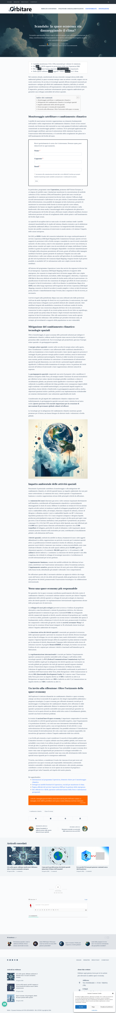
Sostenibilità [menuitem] (91, 9)
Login (85, 899)
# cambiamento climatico (35, 811)
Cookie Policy (94, 1010)
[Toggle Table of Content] (77, 97)
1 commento (19, 871)
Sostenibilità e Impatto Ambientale (48, 45)
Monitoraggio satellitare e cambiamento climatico (54, 100)
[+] (57, 909)
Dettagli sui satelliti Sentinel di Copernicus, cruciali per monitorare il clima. (58, 785)
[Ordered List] (44, 910)
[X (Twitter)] (50, 819)
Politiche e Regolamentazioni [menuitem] (70, 9)
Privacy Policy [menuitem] (24, 2)
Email (36, 166)
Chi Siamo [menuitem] (9, 2)
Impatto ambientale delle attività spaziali (51, 105)
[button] (113, 993)
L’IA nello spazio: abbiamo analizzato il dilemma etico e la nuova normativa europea (26, 975)
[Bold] (36, 910)
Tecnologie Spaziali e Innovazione (67, 45)
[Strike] (42, 910)
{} (55, 909)
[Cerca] (108, 2)
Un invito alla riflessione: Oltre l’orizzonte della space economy (58, 109)
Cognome (38, 158)
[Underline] (40, 910)
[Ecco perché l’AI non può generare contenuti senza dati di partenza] (93, 856)
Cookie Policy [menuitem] (33, 2)
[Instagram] (12, 960)
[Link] (53, 910)
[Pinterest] (65, 819)
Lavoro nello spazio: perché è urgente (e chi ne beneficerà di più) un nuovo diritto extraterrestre (27, 986)
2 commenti (54, 871)
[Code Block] (51, 910)
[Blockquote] (49, 910)
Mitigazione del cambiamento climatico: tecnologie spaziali (57, 102)
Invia (36, 181)
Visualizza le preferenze (106, 1007)
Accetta (81, 1007)
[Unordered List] (47, 910)
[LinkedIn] (80, 819)
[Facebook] (35, 819)
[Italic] (38, 910)
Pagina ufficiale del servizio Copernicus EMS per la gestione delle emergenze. (59, 787)
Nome (36, 151)
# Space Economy (48, 811)
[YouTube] (17, 960)
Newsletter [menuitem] (16, 2)
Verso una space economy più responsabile (51, 107)
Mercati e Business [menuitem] (49, 9)
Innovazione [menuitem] (104, 9)
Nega (93, 1007)
